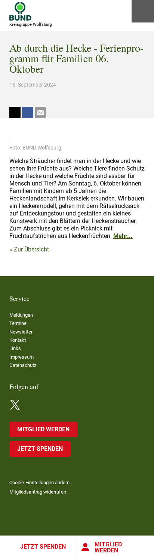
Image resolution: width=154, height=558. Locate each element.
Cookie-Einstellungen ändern (39, 482)
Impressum (21, 357)
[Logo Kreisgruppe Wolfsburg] (20, 11)
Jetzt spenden (43, 546)
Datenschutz (22, 365)
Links (15, 348)
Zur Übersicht (31, 249)
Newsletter (21, 332)
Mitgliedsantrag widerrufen (37, 492)
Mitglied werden (108, 547)
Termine (18, 323)
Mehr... (123, 235)
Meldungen (21, 315)
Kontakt (17, 340)
